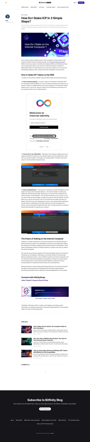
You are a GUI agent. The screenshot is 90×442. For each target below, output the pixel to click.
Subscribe (81, 2)
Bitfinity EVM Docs (62, 420)
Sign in (75, 2)
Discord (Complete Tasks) (63, 7)
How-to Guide (24, 14)
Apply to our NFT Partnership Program (45, 423)
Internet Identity (33, 81)
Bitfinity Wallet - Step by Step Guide (32, 420)
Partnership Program (50, 7)
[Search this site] (6, 3)
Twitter (23, 280)
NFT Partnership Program (73, 420)
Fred (6, 20)
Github (46, 280)
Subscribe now (46, 409)
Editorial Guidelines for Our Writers (49, 420)
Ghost (52, 433)
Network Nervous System (58, 62)
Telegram (35, 280)
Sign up (12, 420)
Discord (41, 280)
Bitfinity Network (25, 7)
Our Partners (41, 7)
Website (28, 280)
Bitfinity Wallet (34, 7)
